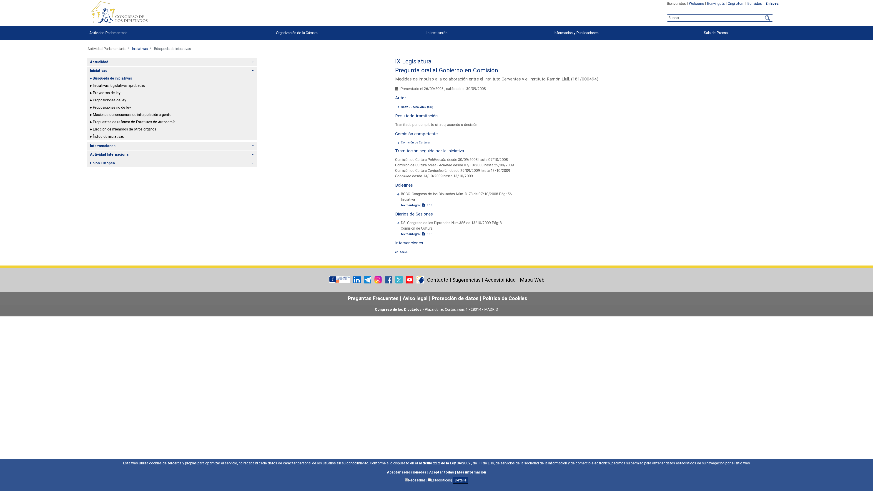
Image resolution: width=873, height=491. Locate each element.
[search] (720, 18)
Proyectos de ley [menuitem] (106, 93)
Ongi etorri (736, 3)
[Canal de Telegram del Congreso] (368, 280)
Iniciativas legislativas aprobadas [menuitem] (119, 85)
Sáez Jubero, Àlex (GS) (417, 107)
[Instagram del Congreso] (378, 280)
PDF (429, 205)
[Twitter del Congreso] (399, 280)
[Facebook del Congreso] (389, 280)
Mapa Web (532, 280)
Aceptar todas (442, 472)
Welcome (696, 3)
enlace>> (401, 252)
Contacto (437, 280)
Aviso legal (416, 298)
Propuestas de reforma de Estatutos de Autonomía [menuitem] (134, 122)
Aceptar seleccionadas (407, 472)
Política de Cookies (505, 298)
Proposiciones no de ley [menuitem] (112, 107)
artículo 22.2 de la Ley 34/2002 (445, 463)
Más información (471, 472)
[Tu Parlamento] (340, 280)
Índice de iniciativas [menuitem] (108, 136)
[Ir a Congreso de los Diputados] (119, 13)
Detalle (461, 480)
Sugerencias (466, 280)
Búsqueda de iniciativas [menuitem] (112, 78)
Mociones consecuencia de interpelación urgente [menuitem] (132, 115)
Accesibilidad (500, 280)
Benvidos (754, 3)
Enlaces (772, 3)
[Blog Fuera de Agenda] (420, 280)
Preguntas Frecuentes (373, 298)
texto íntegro (410, 205)
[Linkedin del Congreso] (357, 280)
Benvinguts (716, 3)
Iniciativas (140, 49)
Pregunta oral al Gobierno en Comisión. (447, 70)
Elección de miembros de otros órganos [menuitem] (124, 129)
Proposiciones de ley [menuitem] (109, 100)
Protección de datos (455, 298)
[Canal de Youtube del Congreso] (410, 280)
